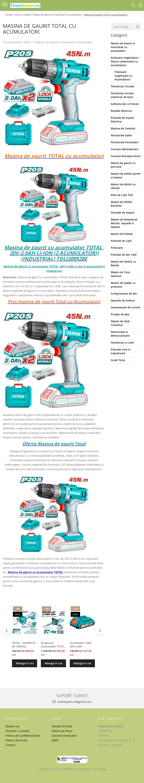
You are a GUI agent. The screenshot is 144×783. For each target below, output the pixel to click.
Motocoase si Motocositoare (120, 333)
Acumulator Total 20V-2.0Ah (80, 644)
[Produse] (5, 5)
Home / (10, 14)
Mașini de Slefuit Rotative (121, 203)
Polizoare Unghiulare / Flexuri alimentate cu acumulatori (125, 61)
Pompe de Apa (120, 314)
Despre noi (12, 726)
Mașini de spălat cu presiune (123, 284)
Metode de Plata (62, 726)
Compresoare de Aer (124, 293)
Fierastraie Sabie (121, 135)
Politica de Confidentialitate (23, 735)
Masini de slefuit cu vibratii (123, 186)
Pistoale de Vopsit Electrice (122, 119)
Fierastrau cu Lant (122, 342)
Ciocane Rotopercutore (126, 156)
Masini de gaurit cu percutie (123, 164)
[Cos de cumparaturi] (140, 5)
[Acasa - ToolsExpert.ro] (25, 5)
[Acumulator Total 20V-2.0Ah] (82, 622)
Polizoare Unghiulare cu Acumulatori (123, 75)
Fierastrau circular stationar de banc (122, 95)
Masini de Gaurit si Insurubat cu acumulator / (58, 14)
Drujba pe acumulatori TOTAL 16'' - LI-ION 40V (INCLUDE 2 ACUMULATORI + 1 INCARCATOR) (53, 644)
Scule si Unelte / (23, 14)
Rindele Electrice (121, 111)
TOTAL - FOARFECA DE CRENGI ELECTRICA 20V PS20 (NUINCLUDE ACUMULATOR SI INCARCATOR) (23, 644)
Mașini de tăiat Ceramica (120, 323)
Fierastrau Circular (122, 86)
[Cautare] (137, 26)
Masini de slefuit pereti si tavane (125, 175)
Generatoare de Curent (125, 307)
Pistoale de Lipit (121, 241)
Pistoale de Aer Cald (123, 254)
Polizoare (117, 247)
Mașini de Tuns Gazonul (120, 274)
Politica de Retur (62, 731)
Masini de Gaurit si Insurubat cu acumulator (64, 42)
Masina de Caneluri (123, 128)
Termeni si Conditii (17, 731)
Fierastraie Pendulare (124, 142)
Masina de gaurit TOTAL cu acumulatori (106, 14)
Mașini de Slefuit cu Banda (123, 263)
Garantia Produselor (64, 735)
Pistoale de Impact (123, 212)
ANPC (55, 740)
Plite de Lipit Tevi (122, 195)
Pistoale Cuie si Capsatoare (120, 351)
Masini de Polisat (122, 234)
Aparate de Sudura (123, 300)
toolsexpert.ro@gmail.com (74, 702)
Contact (10, 745)
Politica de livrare (16, 740)
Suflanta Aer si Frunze (125, 104)
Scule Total (118, 360)
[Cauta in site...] (133, 5)
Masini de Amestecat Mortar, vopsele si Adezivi (124, 223)
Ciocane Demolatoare (124, 149)
